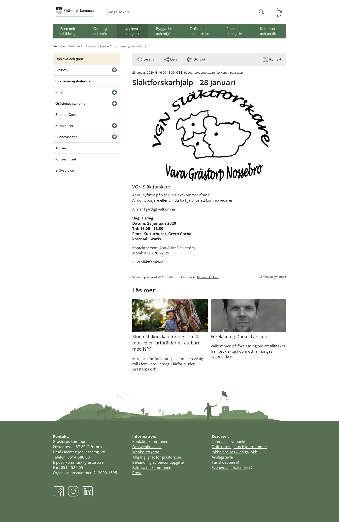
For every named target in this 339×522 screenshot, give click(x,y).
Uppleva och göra (132, 31)
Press (136, 472)
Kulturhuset (64, 126)
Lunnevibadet (66, 137)
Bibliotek (61, 70)
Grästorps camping (70, 103)
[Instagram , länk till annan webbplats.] (73, 495)
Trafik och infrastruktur (199, 31)
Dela (173, 59)
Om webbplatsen (147, 446)
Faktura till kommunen (151, 467)
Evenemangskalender (129, 46)
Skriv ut (199, 59)
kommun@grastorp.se (84, 462)
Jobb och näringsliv (234, 31)
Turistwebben (225, 462)
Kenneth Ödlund (208, 277)
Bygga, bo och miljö (164, 31)
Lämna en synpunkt (272, 277)
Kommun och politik (268, 31)
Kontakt (275, 59)
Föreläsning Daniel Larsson (239, 336)
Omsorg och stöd (100, 31)
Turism (60, 148)
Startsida (74, 46)
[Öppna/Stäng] (114, 69)
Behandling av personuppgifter (158, 462)
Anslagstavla (222, 457)
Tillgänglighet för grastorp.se (156, 457)
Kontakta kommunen (150, 441)
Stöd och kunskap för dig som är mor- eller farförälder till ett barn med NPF (166, 343)
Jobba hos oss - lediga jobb (234, 451)
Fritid (59, 92)
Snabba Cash (66, 115)
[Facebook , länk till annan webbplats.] (59, 495)
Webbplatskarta (145, 451)
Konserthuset (65, 159)
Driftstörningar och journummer (239, 446)
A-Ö (279, 16)
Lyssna (148, 59)
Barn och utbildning (67, 31)
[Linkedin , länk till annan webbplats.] (88, 495)
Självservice (64, 170)
